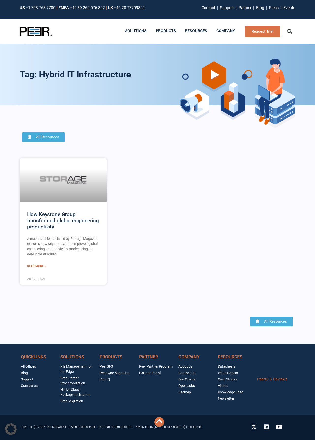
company (189, 356)
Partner (245, 7)
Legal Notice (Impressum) (115, 427)
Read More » (36, 266)
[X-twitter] (253, 427)
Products (111, 356)
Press (274, 7)
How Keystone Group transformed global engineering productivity (63, 221)
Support (228, 7)
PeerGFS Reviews (272, 379)
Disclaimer (195, 427)
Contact (209, 7)
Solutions (72, 356)
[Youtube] (278, 427)
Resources (230, 356)
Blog (260, 7)
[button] (290, 31)
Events (289, 7)
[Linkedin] (266, 427)
